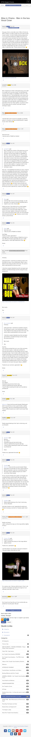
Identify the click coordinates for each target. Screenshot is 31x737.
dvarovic (4, 26)
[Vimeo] (24, 730)
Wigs (3, 113)
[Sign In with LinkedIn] (5, 619)
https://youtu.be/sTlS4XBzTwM (9, 77)
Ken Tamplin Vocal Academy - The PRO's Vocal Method (15, 657)
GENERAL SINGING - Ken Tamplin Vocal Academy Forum (15, 676)
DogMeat (4, 417)
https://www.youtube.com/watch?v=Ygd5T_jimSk (13, 580)
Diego (3, 129)
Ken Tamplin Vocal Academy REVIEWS (15, 654)
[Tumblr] (15, 733)
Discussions (6, 632)
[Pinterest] (17, 730)
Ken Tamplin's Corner (15, 686)
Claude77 (4, 375)
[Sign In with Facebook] (8, 619)
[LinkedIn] (11, 733)
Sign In (7, 610)
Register (13, 610)
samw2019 (4, 85)
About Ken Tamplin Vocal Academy (15, 712)
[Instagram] (13, 730)
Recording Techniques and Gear (15, 704)
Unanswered (16, 635)
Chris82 (4, 398)
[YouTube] (21, 730)
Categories (6, 629)
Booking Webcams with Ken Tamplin (15, 673)
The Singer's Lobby (15, 709)
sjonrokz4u (4, 596)
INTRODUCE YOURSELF (15, 667)
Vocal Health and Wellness (15, 680)
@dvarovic (4, 404)
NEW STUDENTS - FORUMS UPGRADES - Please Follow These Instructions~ (15, 647)
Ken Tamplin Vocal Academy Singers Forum (7, 2)
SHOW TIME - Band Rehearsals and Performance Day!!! (15, 700)
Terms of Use (15, 644)
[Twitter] (9, 730)
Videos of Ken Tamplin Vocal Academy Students (15, 661)
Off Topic (15, 689)
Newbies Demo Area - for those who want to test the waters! (15, 692)
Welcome (15, 664)
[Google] (19, 733)
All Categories (5, 641)
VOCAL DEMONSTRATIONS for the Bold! (14, 27)
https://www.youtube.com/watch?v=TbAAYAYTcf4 (13, 301)
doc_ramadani (5, 250)
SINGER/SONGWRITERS (15, 683)
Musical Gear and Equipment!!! (15, 706)
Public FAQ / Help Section (15, 651)
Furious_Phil (5, 516)
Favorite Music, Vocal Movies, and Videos (15, 670)
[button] (3, 80)
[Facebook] (5, 730)
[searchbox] (27, 5)
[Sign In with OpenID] (2, 619)
